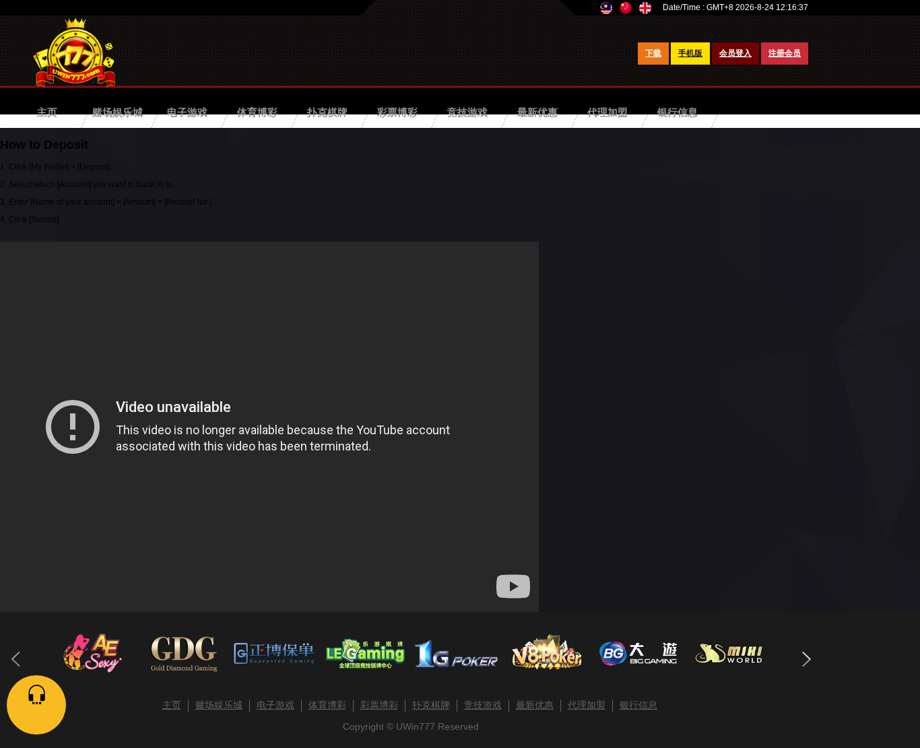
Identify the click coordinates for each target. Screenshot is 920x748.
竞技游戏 (467, 112)
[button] (806, 659)
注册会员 (784, 53)
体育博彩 (257, 112)
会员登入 (735, 53)
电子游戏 (187, 112)
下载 (653, 53)
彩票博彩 (397, 112)
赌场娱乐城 (117, 112)
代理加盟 (607, 112)
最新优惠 (537, 112)
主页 (47, 112)
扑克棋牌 (327, 112)
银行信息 (677, 112)
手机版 (690, 53)
